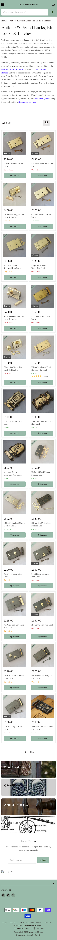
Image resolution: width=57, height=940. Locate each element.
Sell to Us (23, 922)
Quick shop (14, 175)
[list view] (53, 123)
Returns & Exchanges (33, 925)
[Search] (52, 12)
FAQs (4, 922)
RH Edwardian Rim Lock (42, 625)
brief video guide (41, 98)
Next (32, 752)
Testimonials (17, 925)
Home (4, 21)
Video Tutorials (35, 922)
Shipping (13, 922)
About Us (47, 922)
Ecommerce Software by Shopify (28, 935)
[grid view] (46, 123)
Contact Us (40, 928)
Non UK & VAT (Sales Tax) (23, 928)
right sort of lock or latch (12, 69)
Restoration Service (26, 102)
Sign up (43, 860)
